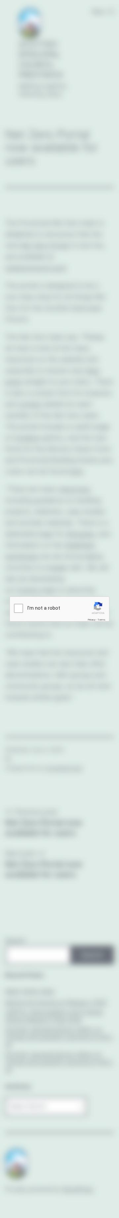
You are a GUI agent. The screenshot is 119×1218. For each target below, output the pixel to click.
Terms (101, 619)
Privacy (92, 619)
